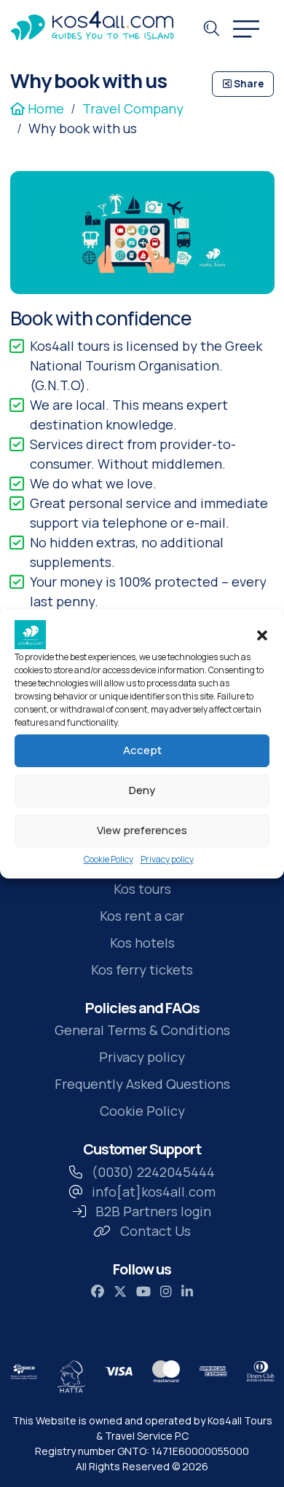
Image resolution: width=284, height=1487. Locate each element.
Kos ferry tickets (142, 969)
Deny (142, 790)
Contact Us (155, 1231)
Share (248, 83)
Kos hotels (142, 942)
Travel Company (133, 108)
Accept (142, 750)
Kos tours (142, 888)
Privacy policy (167, 859)
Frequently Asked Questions (142, 1084)
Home (44, 108)
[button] (262, 634)
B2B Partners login (153, 1211)
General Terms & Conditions (142, 1030)
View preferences (142, 830)
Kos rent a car (142, 915)
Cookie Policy (108, 859)
